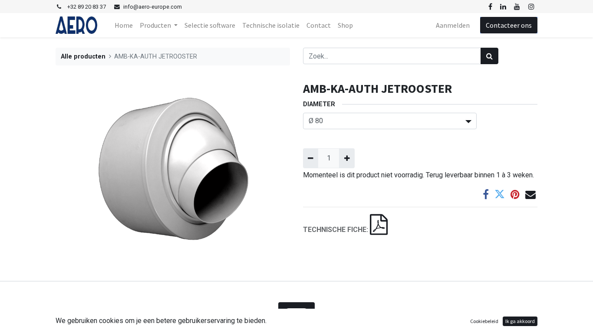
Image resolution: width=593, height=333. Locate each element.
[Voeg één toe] (346, 158)
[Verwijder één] (310, 158)
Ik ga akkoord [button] (520, 321)
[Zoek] (489, 56)
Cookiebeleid (484, 321)
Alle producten (83, 56)
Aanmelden (453, 25)
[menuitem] (123, 25)
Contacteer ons (509, 25)
